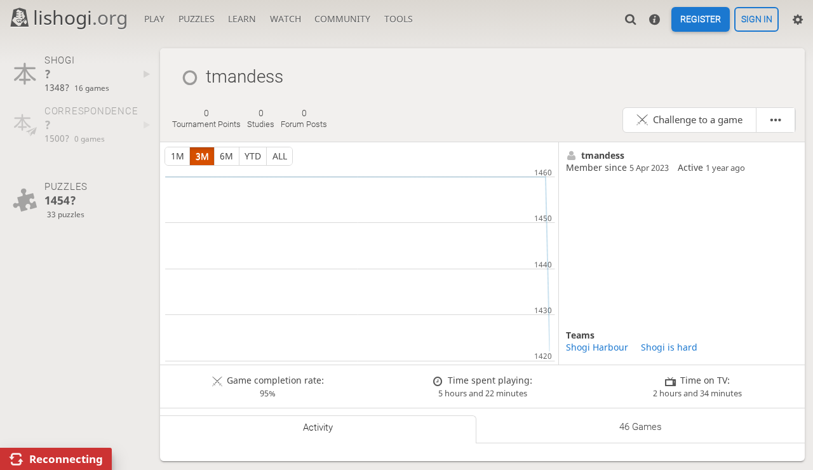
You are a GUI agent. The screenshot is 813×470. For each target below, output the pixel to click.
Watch (285, 19)
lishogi (80, 17)
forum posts (304, 119)
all (279, 156)
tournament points (206, 119)
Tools (398, 19)
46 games (640, 427)
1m (177, 156)
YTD (253, 156)
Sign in (756, 20)
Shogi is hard (669, 347)
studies (260, 119)
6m (226, 156)
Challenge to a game (697, 119)
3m (202, 156)
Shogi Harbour (597, 347)
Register (700, 20)
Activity (318, 427)
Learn (242, 19)
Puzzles (196, 19)
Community (342, 19)
